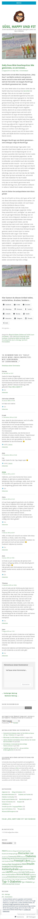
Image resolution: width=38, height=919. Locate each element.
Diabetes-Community (8, 797)
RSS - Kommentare (7, 897)
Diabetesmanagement (21, 858)
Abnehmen (10, 851)
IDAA (24, 864)
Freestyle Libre (22, 860)
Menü (19, 3)
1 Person (10, 444)
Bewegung (11, 853)
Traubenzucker (23, 879)
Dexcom (23, 856)
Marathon (32, 872)
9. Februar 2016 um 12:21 (8, 499)
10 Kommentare (23, 70)
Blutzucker (23, 853)
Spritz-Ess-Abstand (6, 879)
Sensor (28, 877)
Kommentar (26, 684)
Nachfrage (22, 338)
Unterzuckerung (6, 884)
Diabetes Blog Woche (8, 858)
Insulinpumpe (16, 866)
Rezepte (19, 802)
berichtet (26, 91)
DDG (18, 857)
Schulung (4, 877)
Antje (4, 472)
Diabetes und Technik (24, 334)
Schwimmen (21, 877)
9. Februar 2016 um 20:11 (8, 532)
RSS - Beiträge (6, 894)
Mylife (17, 338)
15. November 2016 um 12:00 (9, 417)
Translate (15, 723)
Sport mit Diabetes (7, 809)
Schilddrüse (5, 804)
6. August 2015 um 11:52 (8, 631)
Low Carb (25, 872)
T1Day (13, 879)
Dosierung (22, 336)
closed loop (5, 856)
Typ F (33, 882)
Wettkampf (17, 884)
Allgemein (4, 792)
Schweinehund (12, 877)
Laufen (9, 872)
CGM (31, 853)
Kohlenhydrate (10, 869)
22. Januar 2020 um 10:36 (8, 400)
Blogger (16, 853)
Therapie (20, 809)
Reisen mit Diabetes (7, 802)
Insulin (27, 336)
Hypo (9, 864)
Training (17, 879)
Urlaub (12, 884)
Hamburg (5, 864)
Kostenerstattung (28, 869)
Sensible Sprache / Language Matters (12, 806)
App (29, 851)
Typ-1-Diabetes (11, 881)
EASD (3, 861)
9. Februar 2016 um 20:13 (8, 474)
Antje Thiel (15, 70)
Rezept (27, 874)
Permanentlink (6, 341)
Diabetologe (31, 858)
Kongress (21, 869)
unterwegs (18, 340)
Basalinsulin (5, 853)
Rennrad (19, 874)
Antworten (5, 392)
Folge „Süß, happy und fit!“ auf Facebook (18, 819)
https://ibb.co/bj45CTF (15, 387)
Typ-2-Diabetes (26, 882)
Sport (13, 340)
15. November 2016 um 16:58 (9, 455)
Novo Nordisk (6, 874)
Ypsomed (24, 340)
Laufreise (15, 872)
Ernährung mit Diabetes (8, 799)
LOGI (19, 872)
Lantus (4, 872)
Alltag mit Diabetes (14, 334)
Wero (17, 768)
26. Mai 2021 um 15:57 (7, 373)
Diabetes (30, 856)
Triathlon (31, 879)
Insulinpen (5, 338)
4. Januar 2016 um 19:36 (8, 558)
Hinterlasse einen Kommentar (11, 365)
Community (12, 857)
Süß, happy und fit (19, 27)
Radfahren (13, 874)
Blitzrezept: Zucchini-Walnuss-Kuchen (13, 737)
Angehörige (25, 851)
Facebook (7, 861)
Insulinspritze (11, 338)
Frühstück (32, 861)
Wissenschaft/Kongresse (9, 811)
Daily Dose (16, 336)
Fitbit (12, 861)
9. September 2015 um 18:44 (9, 585)
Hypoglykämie (17, 864)
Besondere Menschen (8, 794)
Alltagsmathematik (17, 851)
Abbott (4, 851)
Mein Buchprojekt (24, 799)
